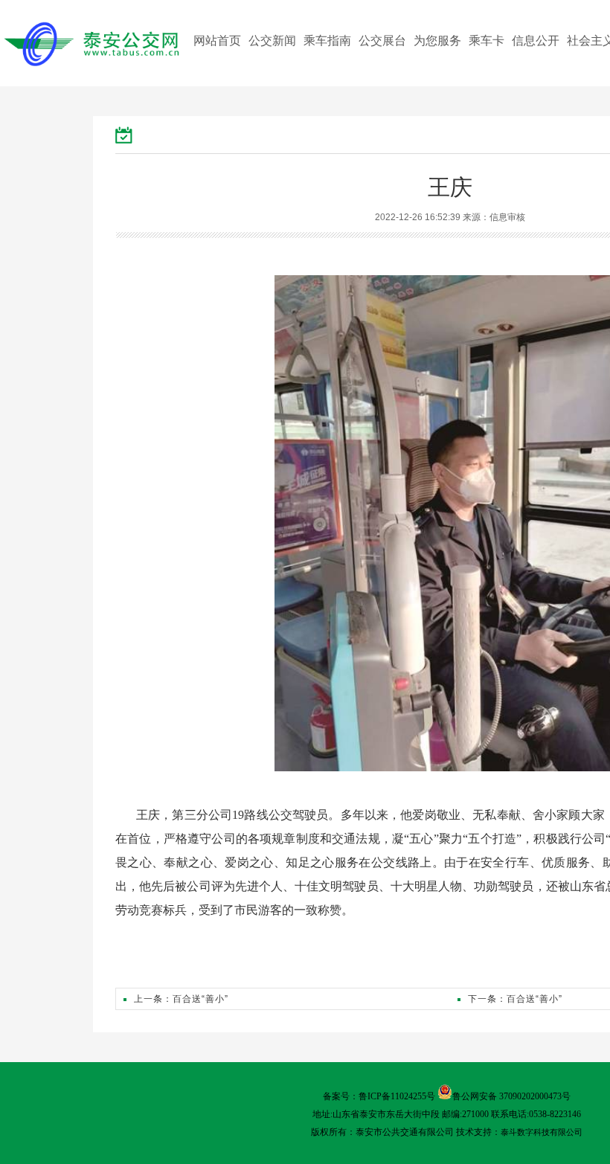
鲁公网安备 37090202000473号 (511, 1096)
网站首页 (217, 40)
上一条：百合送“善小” (181, 999)
